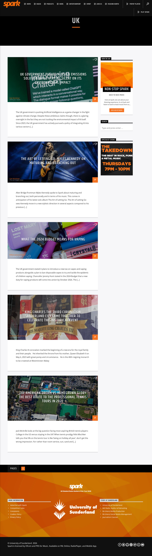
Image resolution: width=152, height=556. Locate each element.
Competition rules (17, 508)
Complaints (14, 511)
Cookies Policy (15, 514)
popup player (134, 3)
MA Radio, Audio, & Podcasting (114, 508)
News (61, 3)
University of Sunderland (112, 505)
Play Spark (144, 12)
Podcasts (50, 3)
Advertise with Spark (18, 505)
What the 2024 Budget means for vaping (53, 239)
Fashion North (113, 3)
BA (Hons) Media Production (113, 511)
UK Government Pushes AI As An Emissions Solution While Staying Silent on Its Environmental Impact (53, 78)
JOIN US (99, 3)
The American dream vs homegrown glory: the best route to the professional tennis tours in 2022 (53, 397)
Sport (89, 3)
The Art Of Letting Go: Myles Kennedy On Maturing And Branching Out (53, 161)
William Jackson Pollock (17, 255)
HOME (29, 3)
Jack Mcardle (13, 417)
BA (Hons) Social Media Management (117, 514)
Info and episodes (116, 110)
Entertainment (75, 3)
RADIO (39, 3)
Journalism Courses (110, 517)
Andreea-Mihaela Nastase (18, 336)
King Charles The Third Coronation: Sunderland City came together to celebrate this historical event (53, 316)
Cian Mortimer (14, 98)
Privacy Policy (15, 517)
